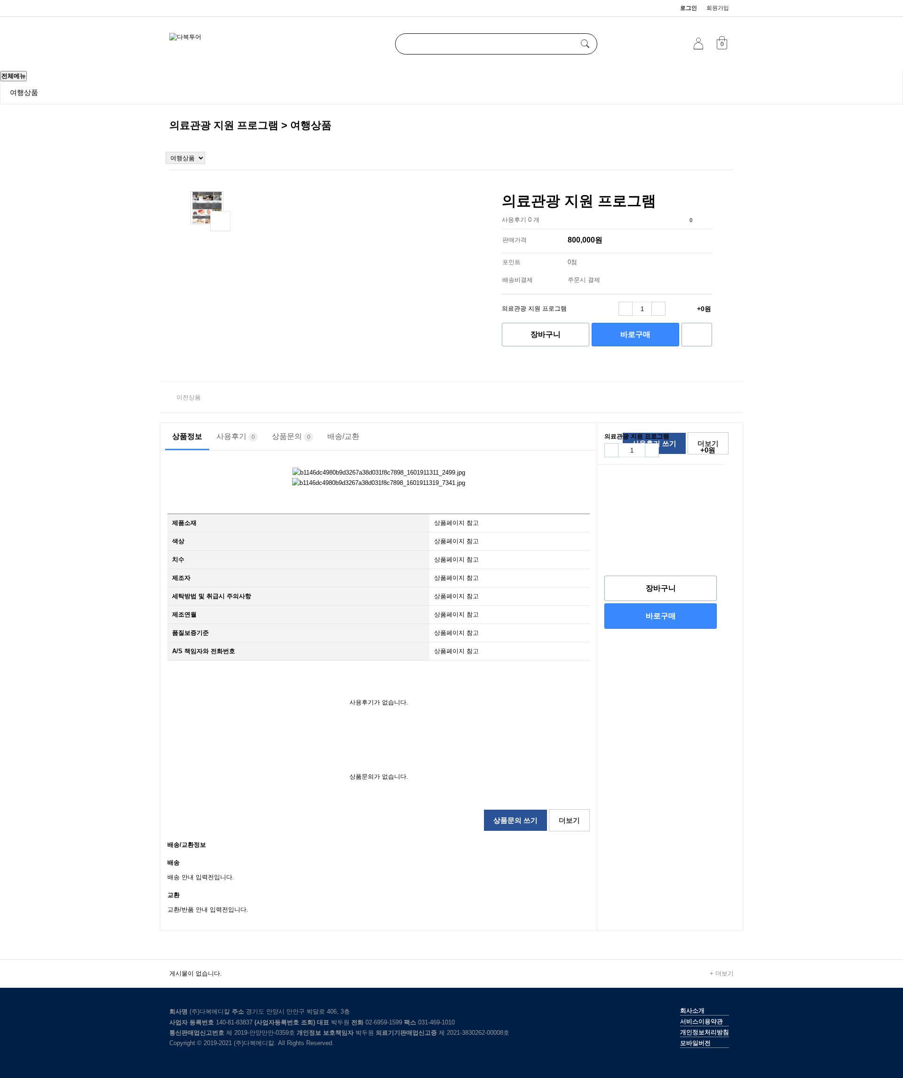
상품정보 (187, 436)
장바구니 (546, 334)
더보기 (569, 820)
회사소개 (692, 1010)
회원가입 (717, 8)
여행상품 (24, 92)
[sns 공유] (704, 218)
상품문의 (291, 436)
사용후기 (235, 436)
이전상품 (188, 397)
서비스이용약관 (701, 1021)
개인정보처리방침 (704, 1032)
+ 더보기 (722, 973)
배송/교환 (343, 436)
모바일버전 (695, 1043)
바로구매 (635, 334)
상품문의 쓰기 (515, 820)
